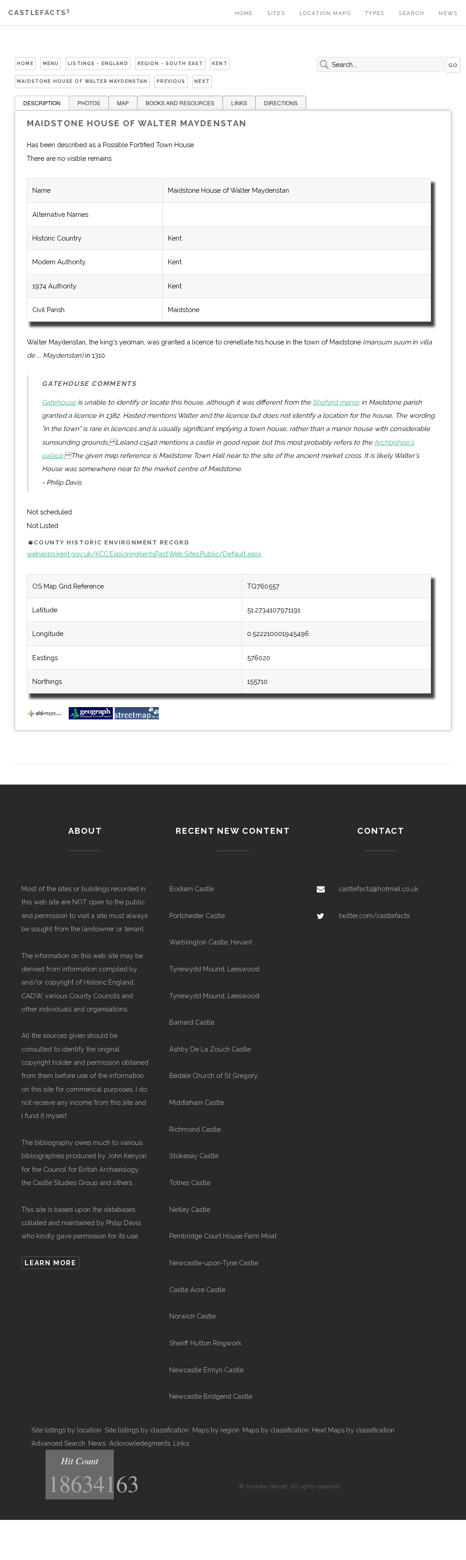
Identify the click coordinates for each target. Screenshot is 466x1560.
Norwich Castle (192, 1316)
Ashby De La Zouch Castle (210, 1049)
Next (202, 81)
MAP (123, 103)
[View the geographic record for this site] (91, 717)
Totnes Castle (189, 1182)
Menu (51, 63)
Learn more (50, 1263)
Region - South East (170, 63)
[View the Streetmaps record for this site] (137, 717)
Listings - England (98, 63)
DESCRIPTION (42, 103)
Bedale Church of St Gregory (213, 1075)
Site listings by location (66, 1430)
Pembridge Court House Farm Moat (223, 1236)
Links (181, 1443)
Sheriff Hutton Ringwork (205, 1343)
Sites (276, 13)
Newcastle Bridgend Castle (210, 1396)
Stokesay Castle (193, 1156)
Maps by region (215, 1430)
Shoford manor (336, 402)
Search (412, 13)
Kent (220, 63)
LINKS (239, 103)
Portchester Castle (197, 915)
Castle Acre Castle (197, 1289)
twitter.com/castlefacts (374, 915)
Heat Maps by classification (353, 1430)
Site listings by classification (147, 1430)
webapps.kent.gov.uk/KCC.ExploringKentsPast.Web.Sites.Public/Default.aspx (144, 554)
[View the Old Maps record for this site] (47, 717)
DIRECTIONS (281, 103)
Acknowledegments (139, 1443)
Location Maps (325, 13)
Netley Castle (189, 1209)
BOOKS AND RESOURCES (180, 103)
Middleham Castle (196, 1102)
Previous (171, 81)
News (448, 13)
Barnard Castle (191, 1022)
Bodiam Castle (191, 889)
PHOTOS (88, 103)
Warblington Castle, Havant (210, 942)
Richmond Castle (195, 1129)
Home (244, 13)
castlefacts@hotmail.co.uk (379, 889)
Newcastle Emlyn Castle (206, 1370)
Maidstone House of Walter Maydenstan (82, 81)
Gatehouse (59, 402)
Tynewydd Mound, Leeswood (214, 969)
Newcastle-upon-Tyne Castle (213, 1263)
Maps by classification (276, 1430)
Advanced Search (58, 1443)
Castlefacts (39, 12)
